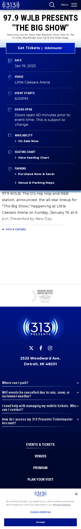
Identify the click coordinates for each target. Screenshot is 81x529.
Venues (40, 456)
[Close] (76, 494)
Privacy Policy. (62, 504)
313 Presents (11, 5)
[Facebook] (40, 348)
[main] (40, 142)
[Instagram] (50, 348)
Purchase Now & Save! (36, 174)
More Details (16, 229)
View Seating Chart (33, 157)
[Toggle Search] (53, 6)
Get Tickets (29, 48)
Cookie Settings (40, 511)
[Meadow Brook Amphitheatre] (40, 296)
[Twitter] (31, 348)
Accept (40, 522)
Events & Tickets (40, 445)
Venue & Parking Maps (36, 182)
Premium (40, 468)
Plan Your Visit (41, 479)
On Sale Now (28, 141)
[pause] (76, 290)
